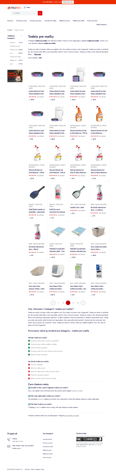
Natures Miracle (75, 125)
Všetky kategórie (101, 25)
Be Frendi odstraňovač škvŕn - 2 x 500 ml (98, 208)
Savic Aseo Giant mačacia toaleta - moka (36, 287)
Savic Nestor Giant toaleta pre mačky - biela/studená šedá (55, 287)
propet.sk (41, 399)
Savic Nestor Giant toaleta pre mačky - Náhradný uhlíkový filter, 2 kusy (99, 287)
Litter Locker (33, 86)
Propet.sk (9, 30)
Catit (71, 204)
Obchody (27, 469)
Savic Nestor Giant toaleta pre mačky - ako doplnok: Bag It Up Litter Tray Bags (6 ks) (78, 287)
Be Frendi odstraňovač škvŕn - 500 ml (36, 248)
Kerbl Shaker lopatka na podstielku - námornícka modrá (37, 210)
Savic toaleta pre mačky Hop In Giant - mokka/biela (99, 248)
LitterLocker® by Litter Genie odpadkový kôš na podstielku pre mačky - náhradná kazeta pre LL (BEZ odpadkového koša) (37, 131)
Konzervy (10, 21)
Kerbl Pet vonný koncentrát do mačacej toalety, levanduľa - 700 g (57, 210)
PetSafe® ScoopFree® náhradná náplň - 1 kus (57, 250)
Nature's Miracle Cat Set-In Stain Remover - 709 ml (78, 131)
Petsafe (51, 244)
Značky (32, 469)
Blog (43, 469)
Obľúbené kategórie (11, 37)
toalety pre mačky (77, 391)
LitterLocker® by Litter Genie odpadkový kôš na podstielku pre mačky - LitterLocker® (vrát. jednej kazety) (57, 131)
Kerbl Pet (31, 204)
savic (92, 244)
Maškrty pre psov (64, 21)
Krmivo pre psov (92, 21)
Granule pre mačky (50, 21)
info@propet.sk (16, 448)
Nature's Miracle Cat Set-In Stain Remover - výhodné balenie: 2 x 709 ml (99, 131)
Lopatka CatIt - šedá (77, 207)
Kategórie (38, 469)
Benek (92, 204)
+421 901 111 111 (17, 441)
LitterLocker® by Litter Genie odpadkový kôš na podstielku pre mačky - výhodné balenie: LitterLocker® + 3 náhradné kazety (78, 92)
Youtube (83, 446)
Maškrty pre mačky (78, 21)
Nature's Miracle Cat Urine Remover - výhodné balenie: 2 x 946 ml (37, 171)
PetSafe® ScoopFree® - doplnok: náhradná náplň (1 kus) (78, 250)
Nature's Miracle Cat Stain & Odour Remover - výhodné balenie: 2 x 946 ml (99, 171)
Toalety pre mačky (19, 30)
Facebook (78, 446)
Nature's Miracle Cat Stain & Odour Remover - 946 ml (78, 171)
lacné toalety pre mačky (72, 416)
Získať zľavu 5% (68, 2)
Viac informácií (40, 97)
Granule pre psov (21, 21)
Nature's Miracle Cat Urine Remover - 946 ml (57, 171)
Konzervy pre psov (36, 21)
